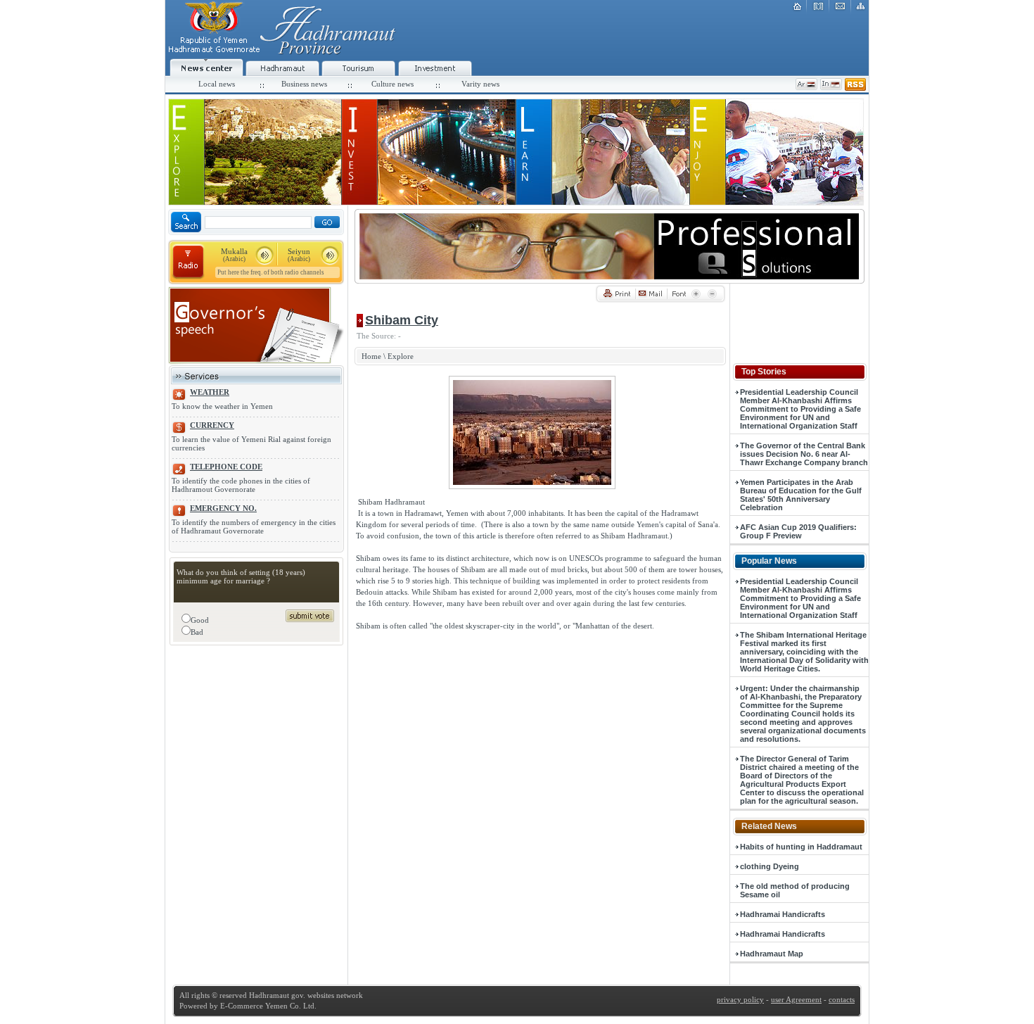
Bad (197, 632)
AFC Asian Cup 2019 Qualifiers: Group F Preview (798, 531)
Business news (304, 84)
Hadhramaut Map (771, 953)
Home (371, 356)
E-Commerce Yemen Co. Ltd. (267, 1005)
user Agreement (796, 999)
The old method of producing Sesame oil (795, 890)
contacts (842, 999)
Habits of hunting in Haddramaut (801, 846)
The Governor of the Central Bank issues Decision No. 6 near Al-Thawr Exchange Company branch (804, 454)
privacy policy (740, 999)
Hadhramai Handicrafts (782, 914)
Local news (216, 84)
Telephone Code (226, 466)
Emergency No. (223, 508)
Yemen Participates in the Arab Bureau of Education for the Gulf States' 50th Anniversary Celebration (801, 495)
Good (200, 620)
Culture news (392, 84)
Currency (212, 425)
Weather (209, 392)
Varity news (480, 84)
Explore (401, 356)
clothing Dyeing (769, 866)
